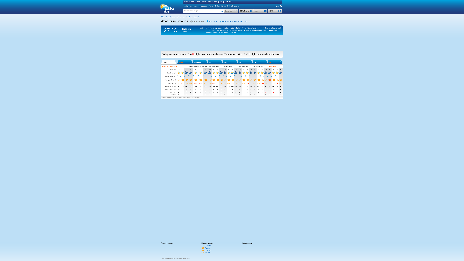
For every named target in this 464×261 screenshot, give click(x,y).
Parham (207, 253)
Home (198, 2)
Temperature (170, 80)
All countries (235, 6)
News (204, 2)
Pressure (168, 86)
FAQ (221, 2)
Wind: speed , (170, 89)
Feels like (171, 83)
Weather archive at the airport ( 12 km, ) (237, 21)
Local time (173, 69)
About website (212, 2)
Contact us (228, 2)
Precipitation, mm (170, 76)
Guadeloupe (203, 6)
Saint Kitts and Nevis (223, 6)
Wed (225, 62)
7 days (165, 62)
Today (181, 62)
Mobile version (189, 2)
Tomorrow (197, 62)
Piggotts (207, 248)
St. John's (208, 246)
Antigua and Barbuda (191, 6)
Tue (210, 62)
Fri (255, 62)
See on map (213, 21)
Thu (240, 62)
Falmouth (208, 250)
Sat (270, 62)
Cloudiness (170, 73)
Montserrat (212, 6)
